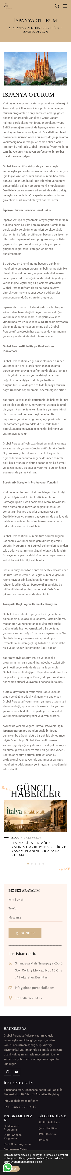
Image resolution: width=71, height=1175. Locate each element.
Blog (15, 837)
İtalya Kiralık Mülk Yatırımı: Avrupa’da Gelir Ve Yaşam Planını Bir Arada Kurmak (38, 849)
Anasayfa (16, 28)
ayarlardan (17, 1161)
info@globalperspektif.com (34, 988)
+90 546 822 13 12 (29, 998)
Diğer (54, 28)
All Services (37, 28)
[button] (28, 864)
